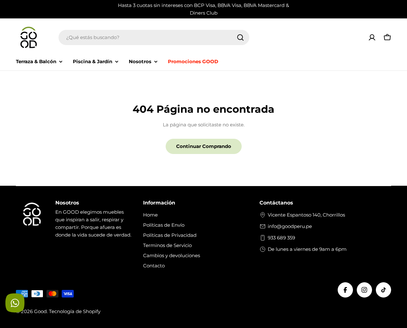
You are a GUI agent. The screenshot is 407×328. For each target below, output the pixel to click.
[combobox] (154, 37)
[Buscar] (240, 37)
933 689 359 (281, 238)
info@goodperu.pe (290, 226)
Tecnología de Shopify (74, 311)
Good (40, 311)
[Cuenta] (372, 37)
